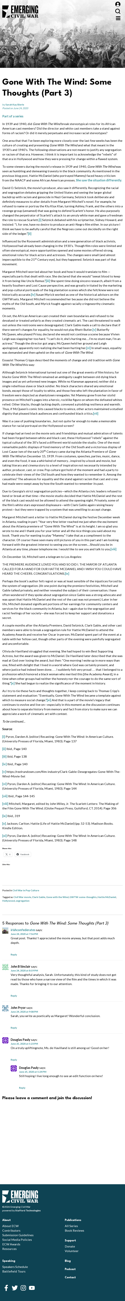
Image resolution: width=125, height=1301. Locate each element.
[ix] (67, 573)
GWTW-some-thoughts (83, 897)
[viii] (113, 549)
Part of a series (12, 116)
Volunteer (72, 1251)
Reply (14, 954)
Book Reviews (74, 1230)
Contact (70, 1277)
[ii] (29, 233)
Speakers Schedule (15, 1267)
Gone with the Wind (57, 897)
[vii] (95, 413)
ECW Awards (11, 1244)
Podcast (70, 1269)
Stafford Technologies (28, 1210)
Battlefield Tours (13, 1271)
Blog (68, 1261)
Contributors (11, 1230)
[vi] (88, 348)
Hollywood (8, 900)
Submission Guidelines (18, 1235)
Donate (70, 1246)
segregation (22, 900)
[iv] (33, 294)
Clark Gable (38, 897)
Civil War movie (22, 897)
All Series (71, 1226)
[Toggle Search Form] (118, 11)
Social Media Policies (17, 1239)
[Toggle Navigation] (118, 18)
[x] (13, 683)
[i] (40, 220)
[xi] (49, 700)
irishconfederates (23, 930)
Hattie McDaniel (107, 897)
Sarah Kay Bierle (14, 104)
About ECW (10, 1226)
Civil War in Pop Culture (25, 890)
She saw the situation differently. (99, 180)
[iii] (48, 281)
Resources (9, 1249)
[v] (94, 329)
